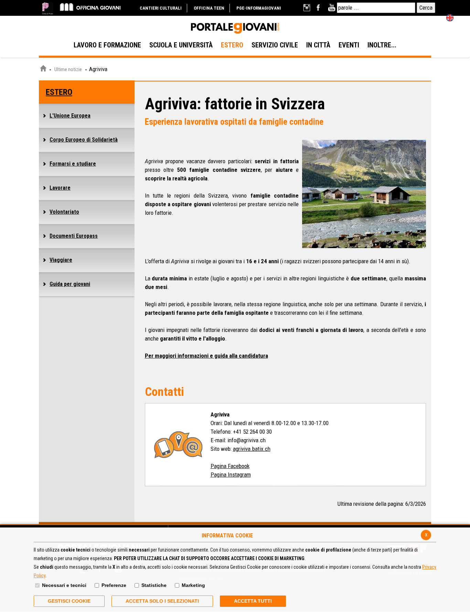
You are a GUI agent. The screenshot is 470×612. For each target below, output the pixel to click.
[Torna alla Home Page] (43, 69)
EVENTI (349, 45)
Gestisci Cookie (69, 601)
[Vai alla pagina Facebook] (319, 7)
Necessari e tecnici (64, 585)
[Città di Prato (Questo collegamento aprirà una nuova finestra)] (47, 8)
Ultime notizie (68, 69)
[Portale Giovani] (235, 28)
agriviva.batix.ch (251, 448)
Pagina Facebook (230, 466)
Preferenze (114, 585)
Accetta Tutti (253, 601)
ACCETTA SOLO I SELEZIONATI (162, 601)
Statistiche (154, 585)
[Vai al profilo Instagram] (307, 7)
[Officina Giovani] (90, 6)
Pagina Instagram (231, 474)
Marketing (193, 585)
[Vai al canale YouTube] (331, 7)
